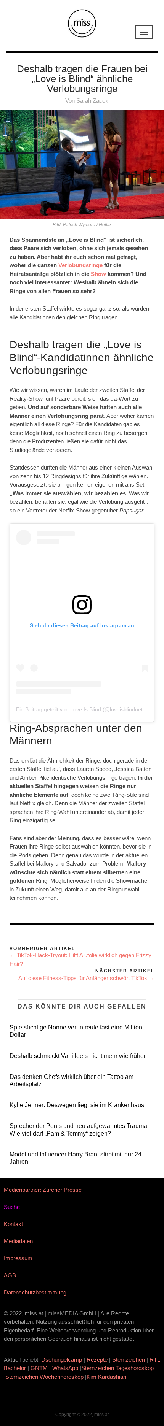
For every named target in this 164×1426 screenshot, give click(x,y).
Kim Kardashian (107, 1377)
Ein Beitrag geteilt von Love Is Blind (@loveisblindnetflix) (83, 709)
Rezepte (97, 1359)
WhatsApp (65, 1368)
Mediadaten (18, 1241)
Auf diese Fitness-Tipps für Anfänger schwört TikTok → (86, 978)
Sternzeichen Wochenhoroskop (44, 1377)
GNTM (39, 1368)
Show (98, 274)
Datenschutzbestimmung (35, 1292)
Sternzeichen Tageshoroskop (117, 1368)
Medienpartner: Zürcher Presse (43, 1189)
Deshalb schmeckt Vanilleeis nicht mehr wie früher (78, 1056)
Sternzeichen (128, 1359)
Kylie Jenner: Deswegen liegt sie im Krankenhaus (77, 1105)
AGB (10, 1275)
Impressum (18, 1258)
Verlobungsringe (80, 265)
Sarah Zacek (92, 100)
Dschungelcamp (61, 1359)
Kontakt (13, 1224)
